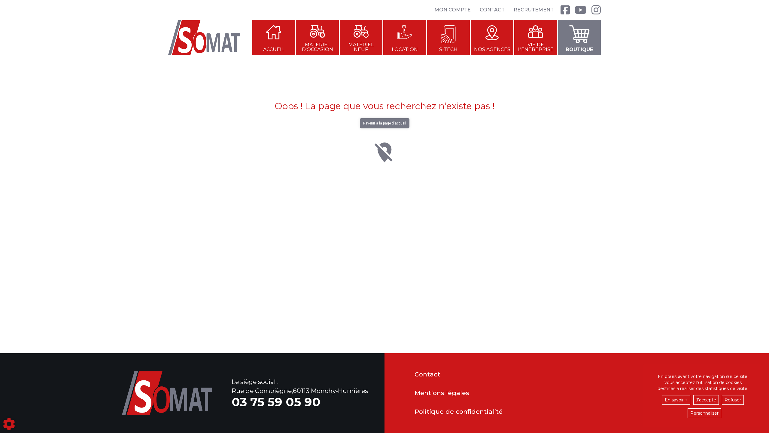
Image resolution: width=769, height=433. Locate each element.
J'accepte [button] (706, 400)
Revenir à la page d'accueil (384, 123)
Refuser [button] (733, 400)
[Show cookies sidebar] (9, 424)
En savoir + (676, 400)
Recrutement (534, 10)
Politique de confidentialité (459, 412)
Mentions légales (442, 393)
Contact (492, 10)
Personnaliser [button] (704, 413)
